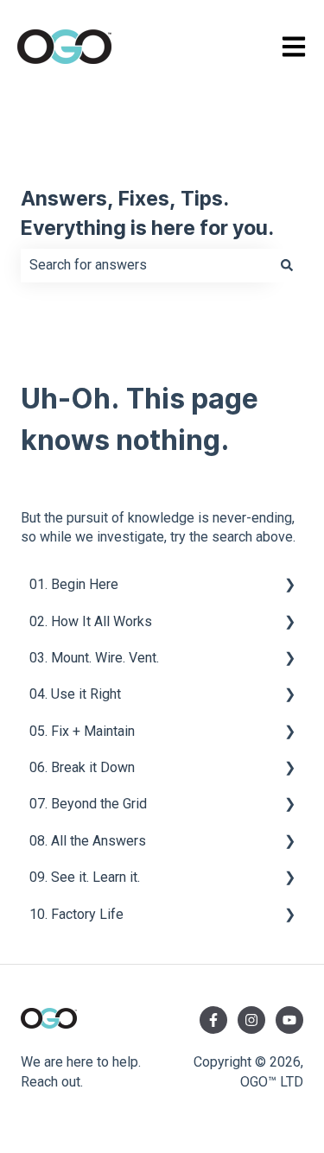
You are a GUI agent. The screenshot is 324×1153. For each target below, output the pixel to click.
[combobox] (145, 265)
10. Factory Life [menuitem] (76, 914)
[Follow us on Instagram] (251, 1020)
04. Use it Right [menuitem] (75, 694)
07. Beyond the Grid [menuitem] (88, 803)
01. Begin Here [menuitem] (73, 584)
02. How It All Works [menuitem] (90, 621)
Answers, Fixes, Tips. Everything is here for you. (147, 214)
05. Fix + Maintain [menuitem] (82, 731)
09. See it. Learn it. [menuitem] (84, 877)
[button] (289, 586)
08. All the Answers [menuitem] (87, 841)
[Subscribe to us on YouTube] (289, 1020)
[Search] (286, 265)
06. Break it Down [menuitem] (82, 767)
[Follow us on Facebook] (213, 1020)
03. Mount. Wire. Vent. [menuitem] (94, 657)
